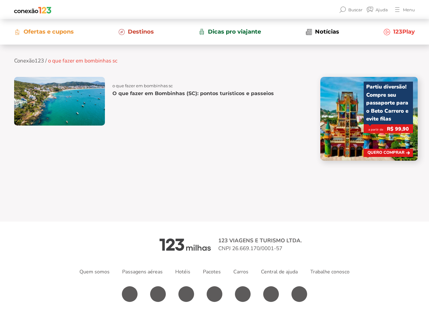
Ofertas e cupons (49, 31)
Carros (240, 271)
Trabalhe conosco (330, 271)
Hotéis (182, 271)
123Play (404, 31)
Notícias (327, 31)
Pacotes (212, 271)
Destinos (141, 31)
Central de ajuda (279, 271)
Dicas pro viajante (234, 31)
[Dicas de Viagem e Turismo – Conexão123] (32, 10)
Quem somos (94, 271)
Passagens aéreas (142, 271)
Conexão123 (29, 60)
